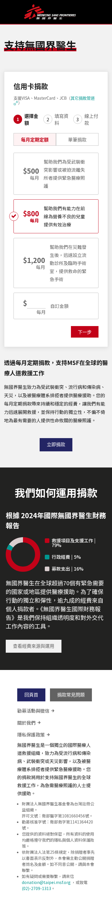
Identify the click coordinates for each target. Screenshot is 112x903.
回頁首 (31, 695)
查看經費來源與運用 (33, 646)
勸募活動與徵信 (36, 710)
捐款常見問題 (71, 695)
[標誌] (57, 12)
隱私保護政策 (34, 734)
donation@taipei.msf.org (46, 882)
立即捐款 (56, 444)
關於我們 (29, 723)
